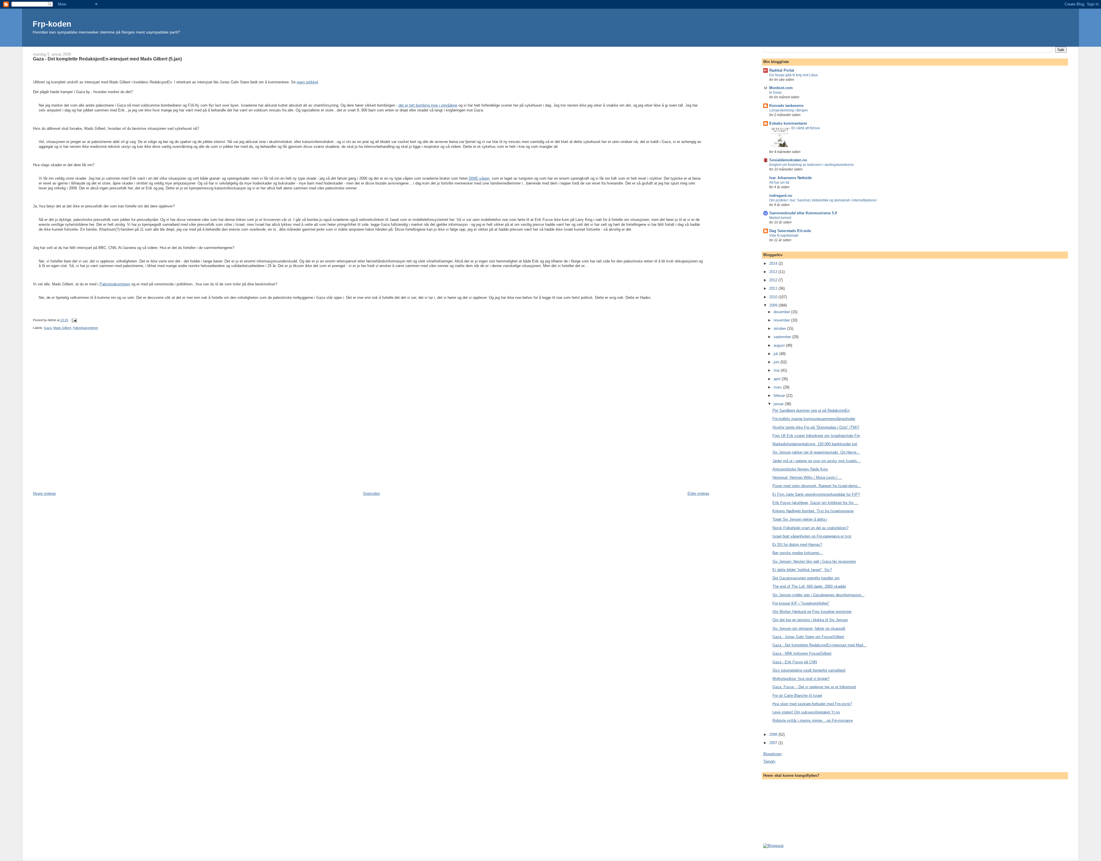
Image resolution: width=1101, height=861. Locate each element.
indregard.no (780, 195)
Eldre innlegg (698, 493)
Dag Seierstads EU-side (790, 231)
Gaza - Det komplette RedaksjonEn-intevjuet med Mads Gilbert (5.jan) (107, 58)
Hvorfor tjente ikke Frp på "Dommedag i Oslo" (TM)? (815, 427)
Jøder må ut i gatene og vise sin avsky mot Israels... (816, 461)
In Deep (775, 93)
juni (777, 362)
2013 (773, 272)
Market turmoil (780, 218)
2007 (773, 743)
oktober (780, 328)
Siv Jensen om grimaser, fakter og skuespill (808, 628)
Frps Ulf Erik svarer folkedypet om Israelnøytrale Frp (816, 436)
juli (776, 354)
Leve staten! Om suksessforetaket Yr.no (806, 712)
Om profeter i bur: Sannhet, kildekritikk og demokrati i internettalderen (823, 200)
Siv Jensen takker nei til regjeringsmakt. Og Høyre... (816, 452)
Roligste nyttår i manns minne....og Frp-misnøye (812, 720)
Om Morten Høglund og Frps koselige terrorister (812, 611)
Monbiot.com (781, 88)
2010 (773, 297)
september (783, 337)
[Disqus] (371, 415)
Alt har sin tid (779, 183)
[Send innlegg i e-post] (73, 320)
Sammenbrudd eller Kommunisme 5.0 (803, 213)
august (780, 345)
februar (780, 395)
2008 (773, 734)
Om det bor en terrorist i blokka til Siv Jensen (810, 620)
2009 (773, 305)
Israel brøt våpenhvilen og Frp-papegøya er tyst (811, 536)
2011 (773, 288)
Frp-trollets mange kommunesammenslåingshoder (813, 419)
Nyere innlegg (44, 493)
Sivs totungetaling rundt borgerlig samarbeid (808, 670)
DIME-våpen (479, 178)
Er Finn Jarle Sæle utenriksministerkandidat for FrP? (816, 494)
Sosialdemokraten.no (788, 160)
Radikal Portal (781, 70)
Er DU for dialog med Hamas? (797, 544)
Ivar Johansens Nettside (790, 178)
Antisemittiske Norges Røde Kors (800, 469)
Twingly (769, 761)
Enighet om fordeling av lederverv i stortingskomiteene (811, 165)
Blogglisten (772, 754)
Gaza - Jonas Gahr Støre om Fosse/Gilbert (808, 637)
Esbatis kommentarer (788, 123)
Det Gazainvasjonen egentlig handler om (806, 578)
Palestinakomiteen (114, 284)
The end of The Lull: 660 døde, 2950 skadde (809, 586)
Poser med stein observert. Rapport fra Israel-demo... (816, 486)
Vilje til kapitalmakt (783, 236)
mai (777, 370)
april (778, 379)
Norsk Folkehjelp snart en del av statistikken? (810, 528)
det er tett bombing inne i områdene (428, 105)
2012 (773, 280)
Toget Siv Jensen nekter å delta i (799, 519)
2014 (773, 263)
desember (782, 312)
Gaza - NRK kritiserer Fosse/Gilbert (801, 653)
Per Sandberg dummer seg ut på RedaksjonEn (811, 410)
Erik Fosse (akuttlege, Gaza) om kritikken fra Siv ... (815, 503)
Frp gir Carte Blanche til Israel (797, 695)
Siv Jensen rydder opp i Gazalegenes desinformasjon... (818, 595)
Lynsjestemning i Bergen (788, 110)
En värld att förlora (805, 128)
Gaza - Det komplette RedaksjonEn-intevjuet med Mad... (819, 645)
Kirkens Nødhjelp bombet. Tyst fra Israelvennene (813, 511)
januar (779, 404)
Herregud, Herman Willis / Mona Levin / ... (807, 477)
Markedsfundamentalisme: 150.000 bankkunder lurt (814, 444)
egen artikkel (307, 82)
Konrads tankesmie (786, 105)
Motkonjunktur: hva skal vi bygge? (800, 678)
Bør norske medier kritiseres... (797, 553)
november (782, 320)
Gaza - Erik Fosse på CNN (794, 662)
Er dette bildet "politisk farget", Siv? (802, 570)
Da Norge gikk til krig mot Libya (793, 75)
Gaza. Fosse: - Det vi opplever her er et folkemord (814, 687)
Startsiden (371, 493)
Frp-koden (52, 23)
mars (778, 387)
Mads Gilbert (62, 328)
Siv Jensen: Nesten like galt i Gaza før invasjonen (814, 561)
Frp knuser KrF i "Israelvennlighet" (800, 603)
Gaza (48, 328)
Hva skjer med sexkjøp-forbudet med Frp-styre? (812, 704)
